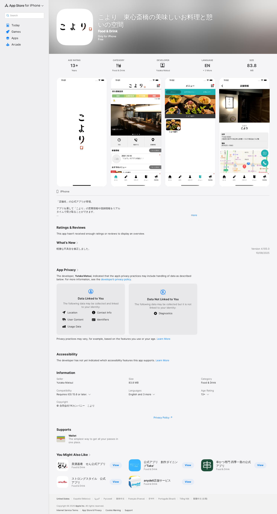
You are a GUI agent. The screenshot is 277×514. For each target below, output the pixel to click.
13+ (203, 394)
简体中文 (120, 499)
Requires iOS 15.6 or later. (72, 394)
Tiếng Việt (184, 499)
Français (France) (136, 499)
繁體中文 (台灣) (200, 499)
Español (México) (81, 499)
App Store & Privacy (92, 510)
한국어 (151, 499)
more (194, 215)
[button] (24, 25)
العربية (97, 499)
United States (63, 499)
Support (129, 510)
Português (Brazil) (167, 499)
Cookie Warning (113, 510)
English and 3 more (140, 394)
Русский (108, 499)
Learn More (163, 338)
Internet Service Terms (67, 510)
